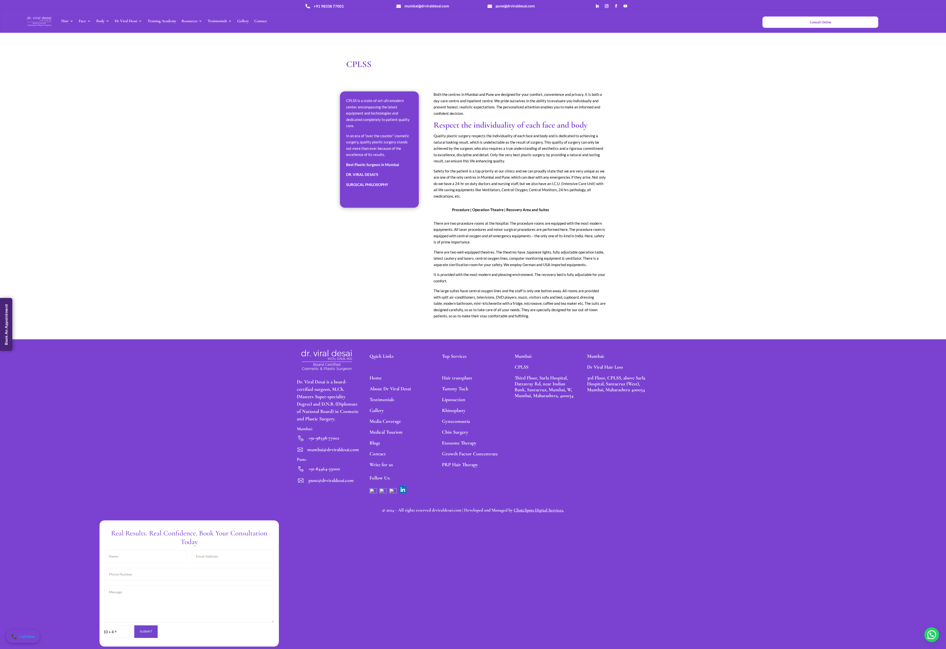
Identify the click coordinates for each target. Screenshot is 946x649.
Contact (260, 20)
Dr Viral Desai (126, 20)
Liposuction (453, 400)
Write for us (381, 465)
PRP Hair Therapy (460, 465)
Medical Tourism (386, 432)
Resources (189, 20)
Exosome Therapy (459, 443)
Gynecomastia (456, 421)
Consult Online (820, 22)
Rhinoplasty (454, 410)
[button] (931, 634)
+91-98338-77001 (323, 438)
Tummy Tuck (455, 389)
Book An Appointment (6, 324)
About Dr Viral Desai (390, 389)
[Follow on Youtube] (625, 6)
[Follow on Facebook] (616, 6)
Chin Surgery (455, 432)
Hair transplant (457, 378)
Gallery (243, 20)
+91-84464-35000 (324, 469)
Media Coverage (385, 421)
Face (82, 20)
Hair (64, 20)
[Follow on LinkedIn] (597, 6)
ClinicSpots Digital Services (538, 510)
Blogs (375, 443)
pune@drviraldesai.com (331, 480)
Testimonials (217, 20)
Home (376, 378)
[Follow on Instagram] (606, 6)
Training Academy (162, 20)
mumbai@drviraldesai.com (333, 450)
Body (100, 20)
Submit (146, 631)
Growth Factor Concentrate (470, 454)
